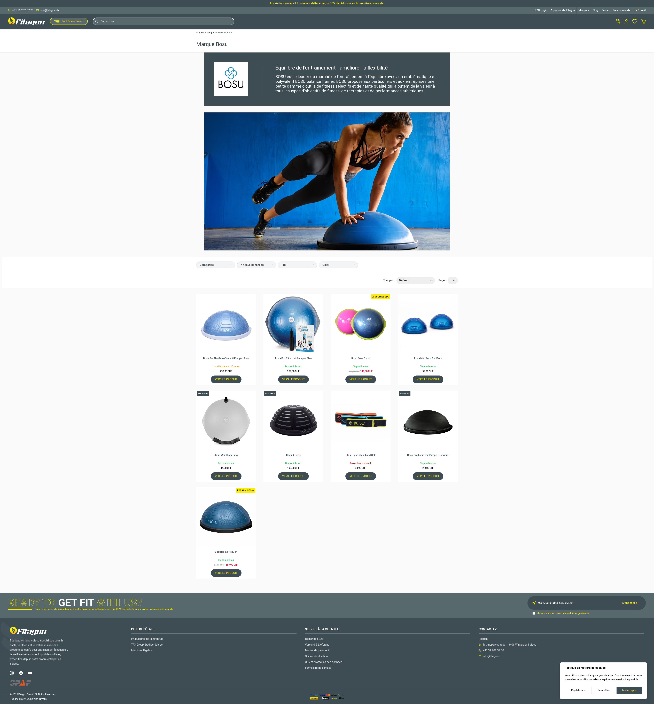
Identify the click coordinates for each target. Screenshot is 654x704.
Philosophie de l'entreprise (147, 638)
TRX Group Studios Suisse (147, 644)
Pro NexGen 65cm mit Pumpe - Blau (226, 358)
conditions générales (577, 613)
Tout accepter (629, 690)
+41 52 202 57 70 (22, 10)
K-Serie (293, 455)
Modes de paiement (317, 650)
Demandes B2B (314, 638)
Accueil (200, 32)
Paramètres (604, 690)
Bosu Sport (360, 358)
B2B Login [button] (541, 10)
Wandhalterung (226, 455)
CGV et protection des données (323, 662)
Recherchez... (108, 21)
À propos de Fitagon (563, 10)
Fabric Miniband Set (360, 455)
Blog (595, 10)
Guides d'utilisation (316, 656)
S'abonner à (629, 602)
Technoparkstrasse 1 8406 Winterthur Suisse (509, 644)
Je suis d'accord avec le (563, 613)
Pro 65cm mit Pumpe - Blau (293, 358)
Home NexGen (226, 551)
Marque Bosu (225, 32)
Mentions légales (141, 650)
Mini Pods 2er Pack (428, 358)
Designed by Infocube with (28, 699)
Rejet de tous (578, 690)
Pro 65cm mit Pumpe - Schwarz (428, 455)
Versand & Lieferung (317, 644)
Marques (583, 10)
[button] (215, 265)
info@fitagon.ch (49, 10)
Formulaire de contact (318, 667)
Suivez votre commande (616, 10)
